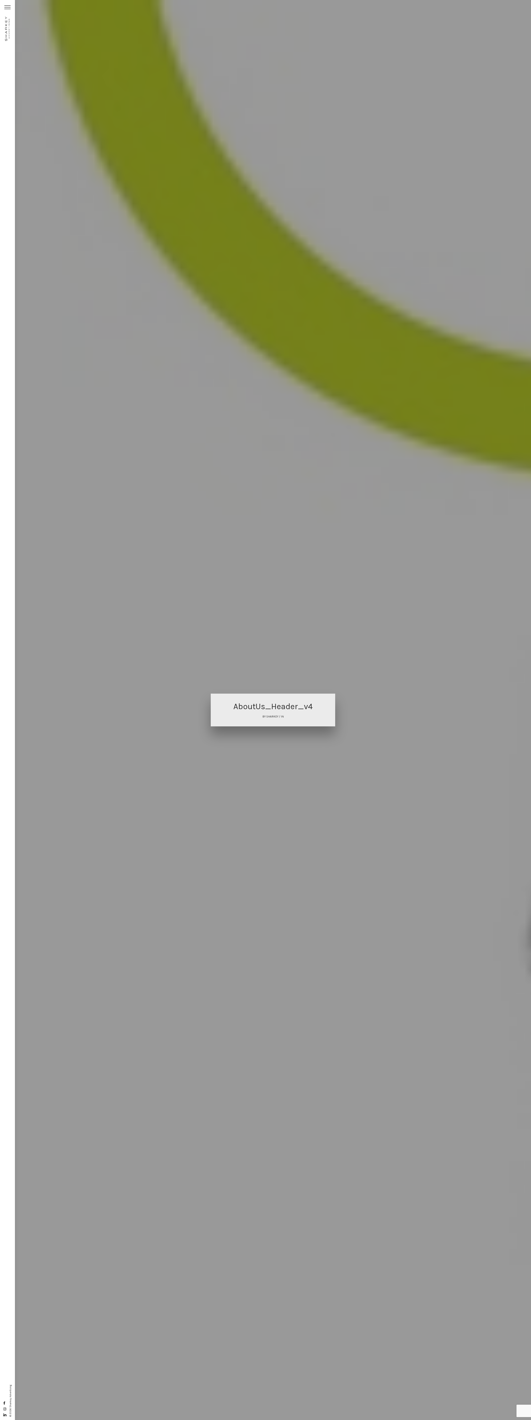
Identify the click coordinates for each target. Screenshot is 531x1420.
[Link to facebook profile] (4, 1403)
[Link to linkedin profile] (4, 1415)
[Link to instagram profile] (4, 1409)
